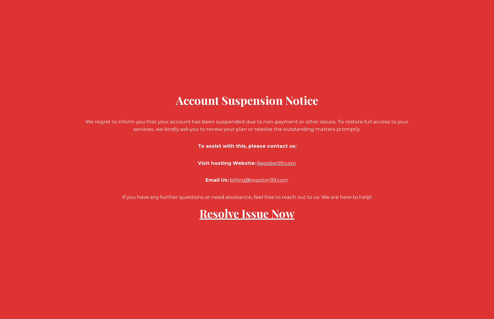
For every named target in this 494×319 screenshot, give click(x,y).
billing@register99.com (259, 180)
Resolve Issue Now (247, 213)
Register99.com (276, 163)
